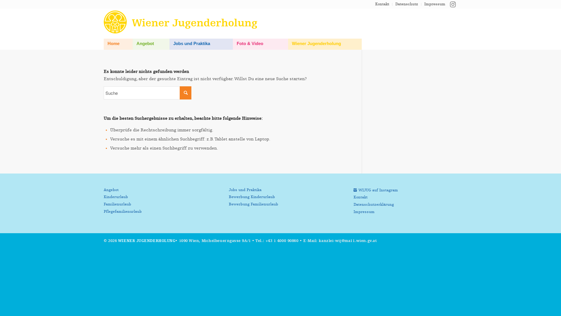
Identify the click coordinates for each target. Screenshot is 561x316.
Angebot (111, 190)
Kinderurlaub (116, 197)
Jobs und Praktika (245, 190)
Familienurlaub (117, 204)
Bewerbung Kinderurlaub (252, 197)
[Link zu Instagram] (453, 4)
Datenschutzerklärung (374, 204)
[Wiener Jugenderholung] (116, 22)
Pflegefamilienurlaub (123, 211)
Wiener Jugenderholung (147, 241)
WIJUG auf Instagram (378, 190)
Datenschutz (406, 4)
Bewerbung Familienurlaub (253, 204)
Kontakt (382, 4)
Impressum (434, 4)
